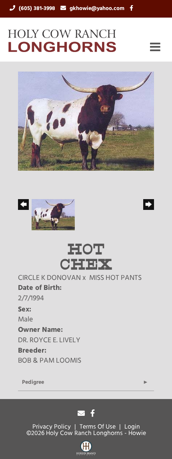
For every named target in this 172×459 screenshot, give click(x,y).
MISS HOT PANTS (115, 278)
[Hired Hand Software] (86, 449)
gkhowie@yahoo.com (98, 9)
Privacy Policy (51, 427)
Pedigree (33, 382)
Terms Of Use (98, 427)
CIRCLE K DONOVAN (49, 278)
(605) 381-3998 (38, 9)
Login (132, 427)
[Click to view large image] (86, 121)
